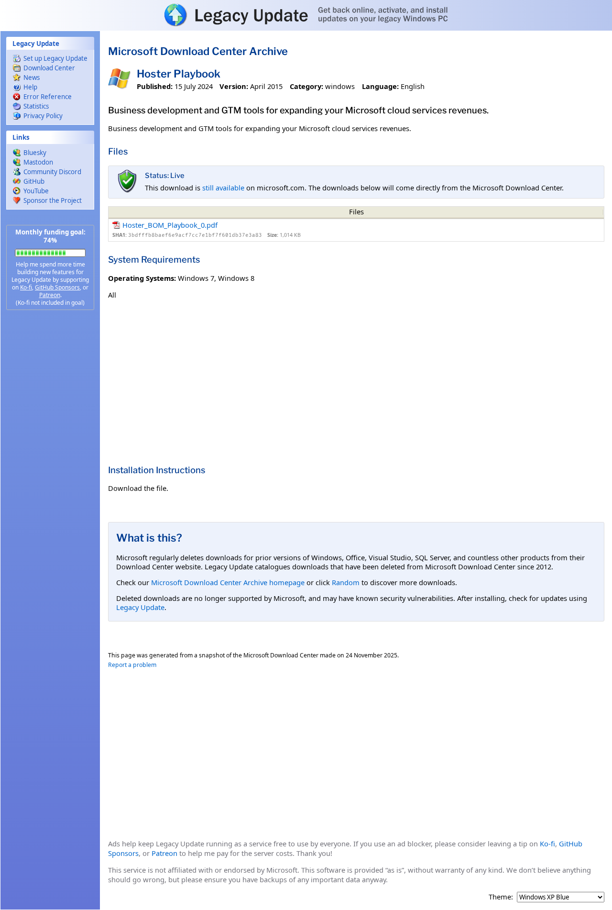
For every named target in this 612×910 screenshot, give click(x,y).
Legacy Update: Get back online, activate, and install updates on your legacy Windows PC (306, 14)
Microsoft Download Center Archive (198, 51)
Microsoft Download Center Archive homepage (228, 582)
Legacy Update (140, 607)
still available (223, 187)
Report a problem (132, 665)
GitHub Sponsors (57, 287)
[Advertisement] (50, 468)
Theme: (501, 896)
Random (346, 582)
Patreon (49, 295)
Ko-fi (26, 287)
